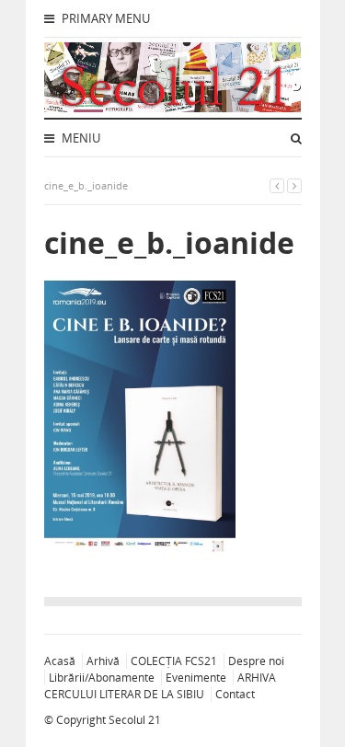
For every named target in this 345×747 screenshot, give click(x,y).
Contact (235, 694)
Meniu (79, 138)
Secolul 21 (135, 720)
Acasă (59, 661)
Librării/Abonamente (102, 677)
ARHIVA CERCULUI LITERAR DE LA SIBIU (160, 686)
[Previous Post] (277, 185)
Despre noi (256, 661)
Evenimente (196, 677)
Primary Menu (104, 18)
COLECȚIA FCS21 (174, 661)
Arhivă (103, 661)
